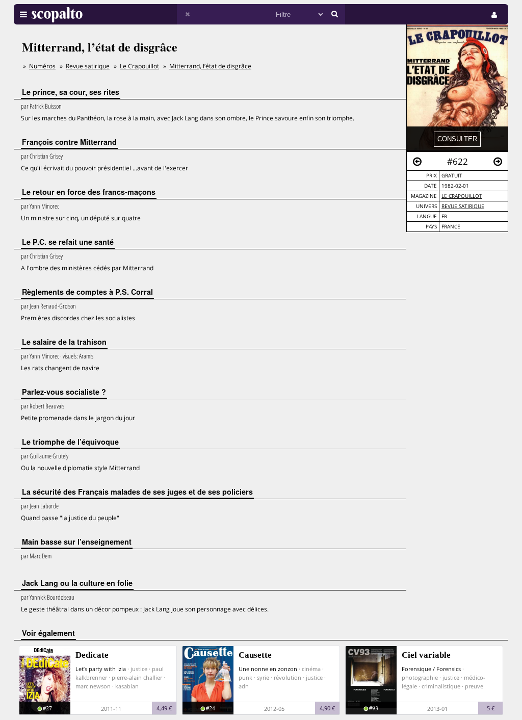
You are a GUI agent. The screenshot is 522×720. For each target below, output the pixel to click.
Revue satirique (462, 206)
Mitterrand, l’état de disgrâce (210, 66)
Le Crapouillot (461, 196)
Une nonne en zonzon (268, 669)
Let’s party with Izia (100, 669)
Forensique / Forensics (431, 669)
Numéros (42, 66)
